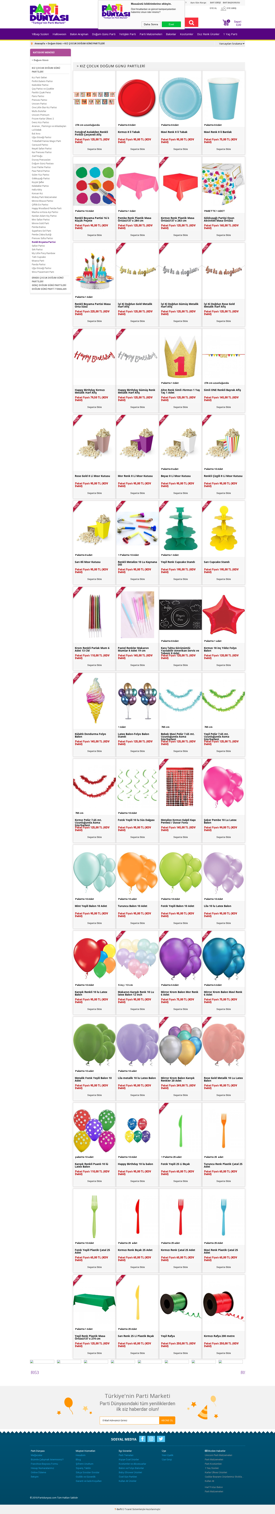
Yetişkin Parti (127, 34)
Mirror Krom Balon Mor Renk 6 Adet (179, 993)
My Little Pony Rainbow (43, 253)
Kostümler (186, 34)
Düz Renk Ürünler (208, 34)
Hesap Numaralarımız (42, 1468)
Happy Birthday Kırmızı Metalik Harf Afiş (90, 391)
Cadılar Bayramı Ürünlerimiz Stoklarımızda (224, 1476)
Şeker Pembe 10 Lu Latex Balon (220, 821)
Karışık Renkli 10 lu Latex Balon (91, 993)
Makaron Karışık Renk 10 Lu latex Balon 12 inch (136, 993)
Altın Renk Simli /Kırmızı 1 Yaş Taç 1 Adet (180, 391)
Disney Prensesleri (41, 160)
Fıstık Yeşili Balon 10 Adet (177, 906)
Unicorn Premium (40, 115)
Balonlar (171, 34)
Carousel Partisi (40, 145)
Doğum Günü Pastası (43, 163)
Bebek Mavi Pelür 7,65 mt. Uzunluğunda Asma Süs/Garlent (178, 737)
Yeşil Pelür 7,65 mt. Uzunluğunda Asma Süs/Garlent (216, 737)
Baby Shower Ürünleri (130, 1472)
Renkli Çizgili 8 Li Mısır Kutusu (223, 476)
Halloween (59, 34)
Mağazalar (36, 1455)
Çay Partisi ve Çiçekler (43, 88)
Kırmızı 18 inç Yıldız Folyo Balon (220, 649)
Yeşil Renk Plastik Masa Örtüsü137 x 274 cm (90, 1337)
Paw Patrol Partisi (41, 171)
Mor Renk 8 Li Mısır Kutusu (135, 476)
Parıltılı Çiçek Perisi (41, 92)
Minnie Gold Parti (40, 223)
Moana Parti (38, 261)
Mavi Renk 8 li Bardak (218, 132)
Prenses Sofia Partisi (42, 238)
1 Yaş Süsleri (212, 1468)
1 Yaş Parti (230, 34)
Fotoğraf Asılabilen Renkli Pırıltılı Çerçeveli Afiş (91, 133)
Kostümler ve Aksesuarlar (132, 1463)
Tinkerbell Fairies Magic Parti (46, 141)
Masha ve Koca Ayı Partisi (45, 212)
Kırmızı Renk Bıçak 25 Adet (135, 1250)
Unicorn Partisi (39, 103)
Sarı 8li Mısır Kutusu (87, 562)
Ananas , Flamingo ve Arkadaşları (49, 126)
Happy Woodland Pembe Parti (47, 208)
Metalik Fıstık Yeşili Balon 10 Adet (93, 1079)
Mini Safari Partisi (41, 219)
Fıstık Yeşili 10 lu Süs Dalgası (136, 820)
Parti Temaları (126, 1455)
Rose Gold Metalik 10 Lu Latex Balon (223, 1079)
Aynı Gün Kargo (198, 2)
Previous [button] (32, 1372)
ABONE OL (167, 1420)
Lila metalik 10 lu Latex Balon (137, 1078)
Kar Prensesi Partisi (42, 152)
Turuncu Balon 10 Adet (132, 906)
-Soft (118, 1509)
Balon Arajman (79, 34)
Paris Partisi (38, 96)
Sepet (234, 23)
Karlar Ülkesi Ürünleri (216, 1472)
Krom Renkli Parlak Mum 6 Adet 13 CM (92, 649)
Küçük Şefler (38, 182)
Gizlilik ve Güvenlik (86, 1476)
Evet (171, 24)
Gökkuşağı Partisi (41, 178)
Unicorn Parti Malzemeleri (218, 1455)
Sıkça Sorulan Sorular (87, 1472)
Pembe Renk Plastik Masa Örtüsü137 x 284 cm (134, 219)
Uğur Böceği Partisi (41, 137)
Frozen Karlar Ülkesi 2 (43, 118)
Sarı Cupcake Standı (217, 562)
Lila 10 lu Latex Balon (217, 906)
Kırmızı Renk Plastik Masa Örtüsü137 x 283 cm (177, 219)
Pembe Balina (39, 227)
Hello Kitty (37, 189)
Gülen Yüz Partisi (40, 174)
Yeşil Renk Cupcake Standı (178, 562)
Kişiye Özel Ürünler (129, 1459)
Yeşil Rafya (168, 1336)
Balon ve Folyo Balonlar (131, 1468)
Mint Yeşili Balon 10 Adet (91, 906)
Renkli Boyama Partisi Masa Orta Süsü (93, 305)
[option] (42, 1372)
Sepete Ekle (94, 149)
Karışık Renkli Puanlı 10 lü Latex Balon (91, 1165)
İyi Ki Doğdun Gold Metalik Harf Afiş (135, 305)
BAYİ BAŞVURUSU (231, 2)
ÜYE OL (213, 8)
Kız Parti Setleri (39, 77)
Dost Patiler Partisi (41, 167)
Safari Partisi (38, 246)
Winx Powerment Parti (43, 272)
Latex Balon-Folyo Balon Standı (133, 735)
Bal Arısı (36, 133)
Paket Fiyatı (92, 140)
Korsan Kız (37, 193)
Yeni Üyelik (167, 1455)
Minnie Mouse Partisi (42, 201)
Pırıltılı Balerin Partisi (42, 81)
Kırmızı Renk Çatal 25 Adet (178, 1250)
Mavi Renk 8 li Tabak (174, 132)
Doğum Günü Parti (103, 34)
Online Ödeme (38, 1472)
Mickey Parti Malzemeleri (44, 197)
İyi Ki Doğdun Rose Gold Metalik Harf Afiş (219, 305)
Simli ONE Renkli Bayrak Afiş (222, 390)
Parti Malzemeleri (151, 34)
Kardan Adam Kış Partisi (44, 216)
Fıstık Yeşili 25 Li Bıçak (175, 1164)
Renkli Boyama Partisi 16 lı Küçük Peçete (92, 219)
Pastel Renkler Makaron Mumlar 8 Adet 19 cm (133, 649)
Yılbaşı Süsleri (40, 34)
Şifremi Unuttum (84, 1463)
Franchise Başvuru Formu (44, 1463)
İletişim (35, 1476)
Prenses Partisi (39, 100)
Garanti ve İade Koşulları (89, 1481)
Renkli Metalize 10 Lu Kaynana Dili (137, 563)
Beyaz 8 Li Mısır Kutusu (176, 476)
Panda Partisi (38, 264)
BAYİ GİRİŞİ (215, 2)
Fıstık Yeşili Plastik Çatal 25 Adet (92, 1251)
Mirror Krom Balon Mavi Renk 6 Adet (223, 993)
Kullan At (209, 1481)
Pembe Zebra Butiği (41, 234)
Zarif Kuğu (37, 156)
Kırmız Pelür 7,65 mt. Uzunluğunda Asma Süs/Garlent (88, 823)
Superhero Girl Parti (41, 231)
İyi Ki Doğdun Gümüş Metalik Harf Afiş (179, 305)
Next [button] (242, 1372)
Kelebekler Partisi (40, 186)
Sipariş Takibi (83, 1468)
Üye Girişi (167, 1459)
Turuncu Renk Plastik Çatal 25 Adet (223, 1165)
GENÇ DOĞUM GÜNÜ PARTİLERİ (49, 285)
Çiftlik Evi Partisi (40, 204)
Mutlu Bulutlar (39, 111)
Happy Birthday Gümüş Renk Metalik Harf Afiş (136, 391)
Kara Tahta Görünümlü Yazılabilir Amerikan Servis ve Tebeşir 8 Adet (180, 651)
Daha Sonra (151, 24)
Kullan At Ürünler (127, 1481)
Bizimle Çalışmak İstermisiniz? (47, 1459)
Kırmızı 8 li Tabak (129, 132)
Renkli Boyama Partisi (44, 242)
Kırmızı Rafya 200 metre (219, 1336)
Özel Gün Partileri (128, 1476)
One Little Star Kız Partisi (44, 107)
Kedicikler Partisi (40, 85)
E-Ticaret (127, 1509)
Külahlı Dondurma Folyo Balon (90, 735)
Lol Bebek (36, 130)
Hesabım (80, 1455)
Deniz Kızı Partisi (40, 122)
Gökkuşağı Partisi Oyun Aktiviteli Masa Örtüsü (219, 219)
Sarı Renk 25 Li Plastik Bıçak (136, 1336)
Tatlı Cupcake (39, 257)
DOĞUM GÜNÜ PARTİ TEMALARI (49, 289)
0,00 (238, 25)
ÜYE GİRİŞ (231, 8)
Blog (78, 1459)
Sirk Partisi (37, 249)
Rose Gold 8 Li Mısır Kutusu (92, 476)
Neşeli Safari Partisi (42, 148)
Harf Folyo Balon (214, 1487)
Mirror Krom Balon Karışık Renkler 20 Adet (178, 1079)
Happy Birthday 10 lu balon (135, 1164)
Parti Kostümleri (213, 1464)
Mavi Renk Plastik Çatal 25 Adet (221, 1251)
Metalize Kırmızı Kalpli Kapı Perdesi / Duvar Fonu (178, 821)
